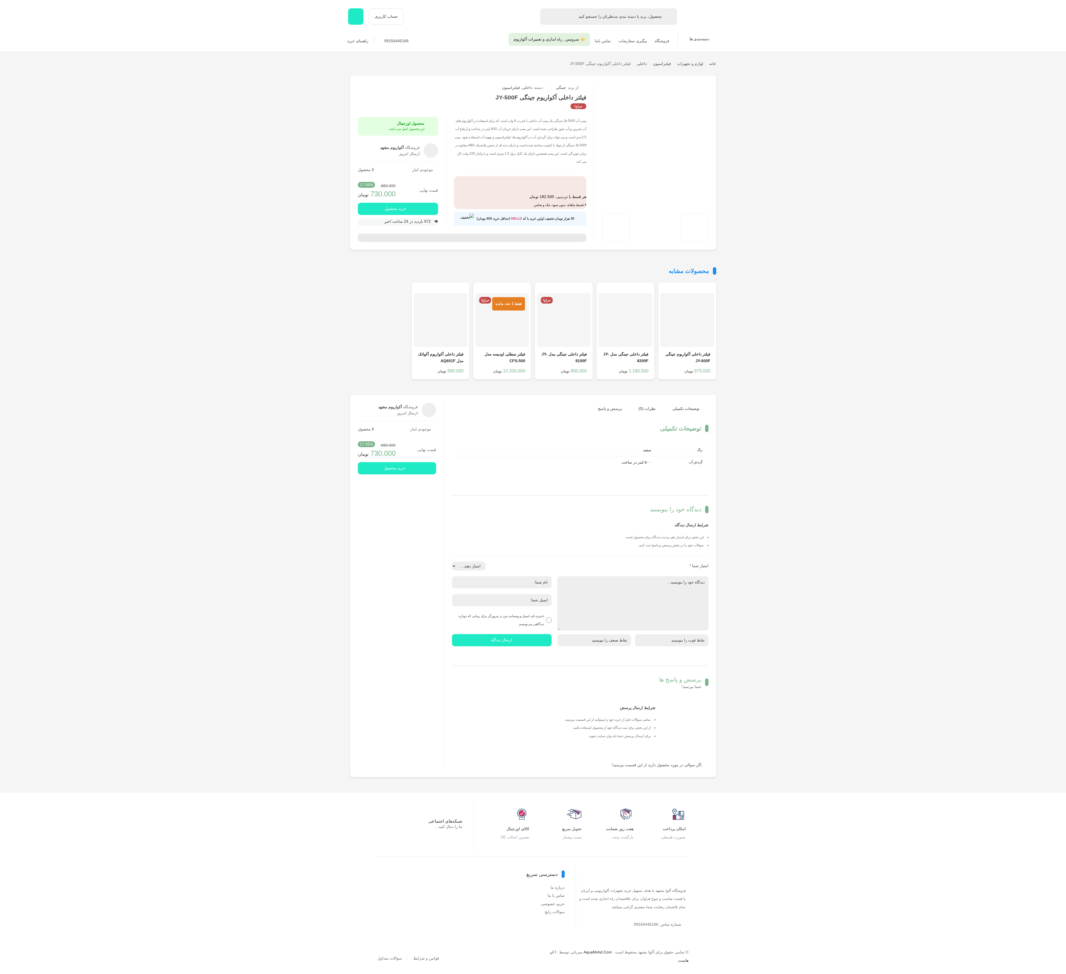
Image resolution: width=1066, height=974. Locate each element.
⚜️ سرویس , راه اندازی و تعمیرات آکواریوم (549, 39)
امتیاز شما (699, 566)
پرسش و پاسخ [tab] (610, 408)
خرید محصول (395, 208)
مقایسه (661, 88)
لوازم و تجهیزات (690, 63)
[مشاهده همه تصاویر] (616, 228)
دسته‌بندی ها (700, 39)
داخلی (642, 63)
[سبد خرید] (355, 16)
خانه (712, 63)
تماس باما (603, 41)
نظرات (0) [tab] (647, 408)
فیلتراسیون (662, 63)
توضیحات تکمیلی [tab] (686, 408)
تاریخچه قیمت (638, 88)
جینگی (567, 87)
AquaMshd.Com (598, 952)
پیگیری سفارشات (633, 41)
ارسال (673, 88)
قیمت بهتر (649, 88)
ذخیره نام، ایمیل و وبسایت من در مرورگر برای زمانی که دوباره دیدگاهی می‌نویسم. (501, 620)
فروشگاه (662, 41)
